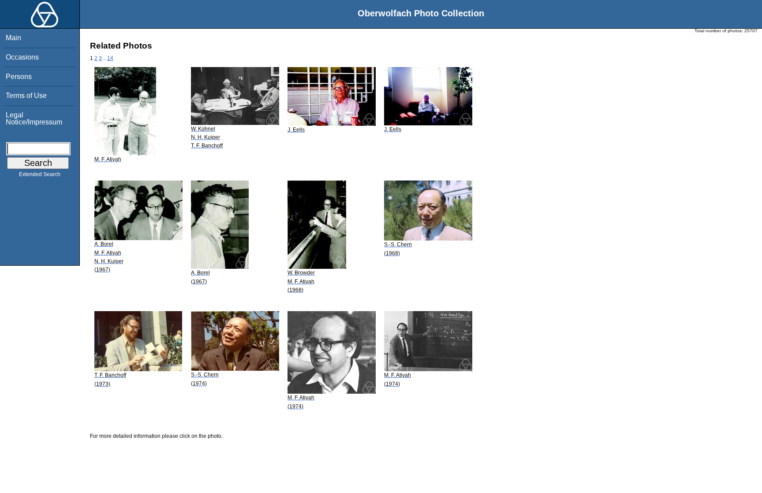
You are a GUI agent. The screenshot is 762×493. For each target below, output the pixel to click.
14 (110, 58)
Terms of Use (26, 95)
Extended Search (39, 174)
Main (13, 37)
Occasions (22, 57)
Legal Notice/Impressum (34, 118)
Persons (19, 76)
